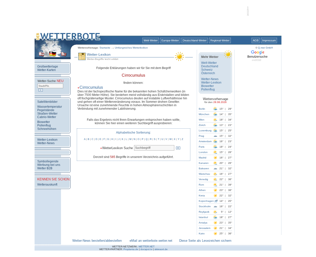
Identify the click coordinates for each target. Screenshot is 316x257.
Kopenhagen (206, 201)
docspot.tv (146, 249)
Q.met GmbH (265, 47)
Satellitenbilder (47, 101)
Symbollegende (48, 161)
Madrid (202, 157)
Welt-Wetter (151, 40)
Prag (201, 136)
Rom (201, 184)
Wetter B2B (44, 168)
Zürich (202, 125)
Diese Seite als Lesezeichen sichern (205, 240)
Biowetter (43, 122)
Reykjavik (204, 211)
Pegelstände (45, 110)
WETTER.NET (146, 246)
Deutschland (209, 66)
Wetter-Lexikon (47, 139)
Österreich (208, 73)
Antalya (203, 222)
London (203, 152)
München (204, 114)
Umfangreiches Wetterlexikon (131, 47)
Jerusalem (204, 228)
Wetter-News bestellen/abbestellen (97, 240)
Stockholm (205, 206)
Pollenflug (44, 125)
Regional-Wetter (220, 40)
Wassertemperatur (49, 106)
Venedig (203, 179)
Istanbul (203, 217)
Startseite (104, 47)
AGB (255, 40)
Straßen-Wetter (47, 113)
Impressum (269, 40)
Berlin (202, 108)
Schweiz (207, 69)
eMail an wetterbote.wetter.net (151, 240)
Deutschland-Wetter (195, 40)
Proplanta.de (130, 249)
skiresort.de (161, 249)
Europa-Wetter (170, 40)
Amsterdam (205, 141)
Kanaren (204, 163)
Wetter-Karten (46, 70)
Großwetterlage (47, 66)
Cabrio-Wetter (46, 117)
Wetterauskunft (47, 184)
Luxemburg (205, 130)
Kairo (202, 233)
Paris (201, 146)
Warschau (204, 173)
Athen (202, 190)
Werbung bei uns (48, 165)
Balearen (204, 168)
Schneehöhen (46, 129)
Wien (201, 119)
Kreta (202, 195)
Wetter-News (46, 143)
